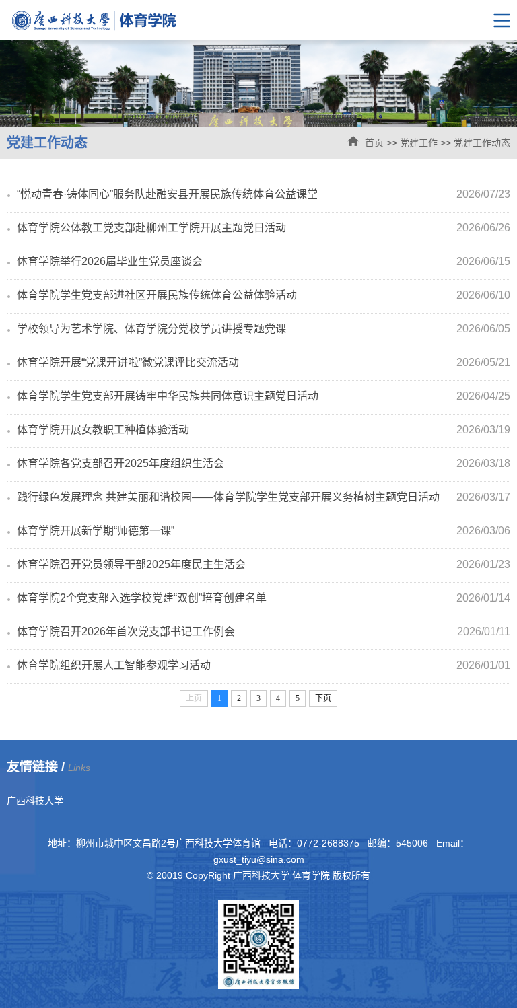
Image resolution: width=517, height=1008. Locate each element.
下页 (323, 698)
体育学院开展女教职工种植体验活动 (103, 429)
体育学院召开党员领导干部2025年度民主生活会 (131, 564)
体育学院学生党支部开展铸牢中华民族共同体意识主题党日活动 (167, 396)
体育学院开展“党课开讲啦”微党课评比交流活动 (128, 362)
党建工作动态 (482, 142)
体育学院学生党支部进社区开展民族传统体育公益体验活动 (157, 295)
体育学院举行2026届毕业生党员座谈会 (110, 261)
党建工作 (419, 142)
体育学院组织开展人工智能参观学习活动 (114, 665)
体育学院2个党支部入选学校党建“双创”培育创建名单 (142, 598)
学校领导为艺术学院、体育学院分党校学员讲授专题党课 (151, 328)
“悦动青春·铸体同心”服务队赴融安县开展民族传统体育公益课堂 (167, 194)
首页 (374, 142)
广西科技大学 (35, 800)
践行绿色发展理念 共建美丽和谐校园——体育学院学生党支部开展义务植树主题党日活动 (228, 497)
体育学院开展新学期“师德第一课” (95, 530)
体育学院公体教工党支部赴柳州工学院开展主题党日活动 (151, 227)
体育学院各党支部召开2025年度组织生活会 (120, 463)
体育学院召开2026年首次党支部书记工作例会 (126, 631)
